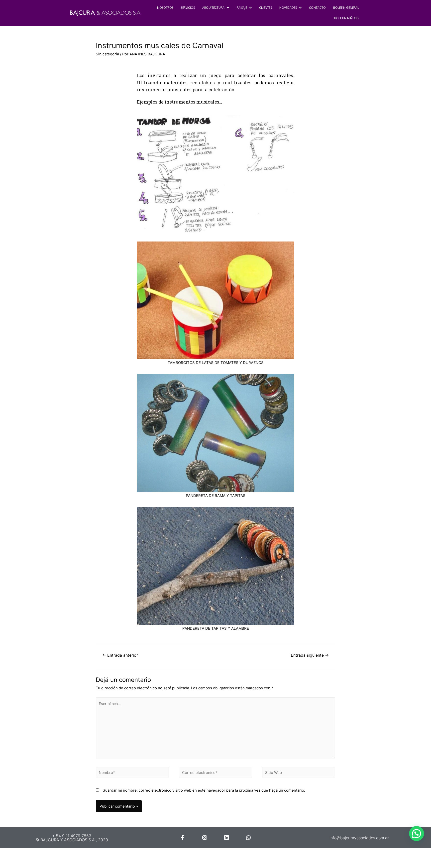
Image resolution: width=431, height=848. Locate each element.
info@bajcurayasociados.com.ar (359, 837)
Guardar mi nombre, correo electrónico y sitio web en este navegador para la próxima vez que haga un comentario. (204, 790)
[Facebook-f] (182, 838)
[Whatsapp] (248, 838)
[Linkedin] (226, 838)
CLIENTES (265, 7)
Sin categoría (107, 54)
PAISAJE (242, 7)
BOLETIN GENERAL (346, 7)
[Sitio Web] (298, 773)
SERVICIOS (188, 7)
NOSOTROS (165, 7)
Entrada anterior (120, 655)
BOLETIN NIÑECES (346, 18)
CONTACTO (317, 7)
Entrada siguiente (310, 655)
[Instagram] (204, 838)
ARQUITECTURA (213, 7)
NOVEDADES (288, 7)
